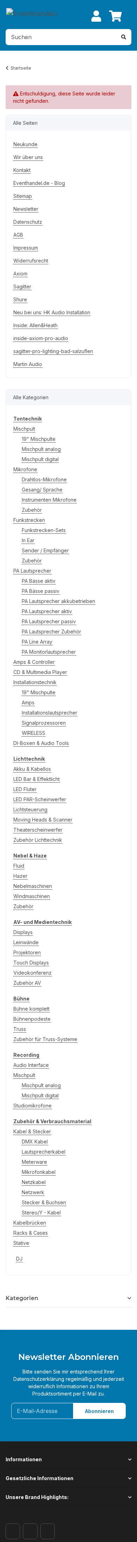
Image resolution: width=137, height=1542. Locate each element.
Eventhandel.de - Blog (39, 183)
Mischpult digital (40, 459)
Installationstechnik (35, 682)
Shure (20, 299)
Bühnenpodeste (32, 1019)
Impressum (25, 248)
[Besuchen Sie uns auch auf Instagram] (30, 1531)
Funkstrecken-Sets (44, 530)
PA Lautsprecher (32, 571)
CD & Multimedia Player (40, 672)
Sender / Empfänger (45, 550)
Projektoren (27, 952)
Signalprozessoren (44, 723)
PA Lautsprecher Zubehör (51, 631)
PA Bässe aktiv (39, 581)
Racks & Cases (30, 1233)
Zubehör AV (27, 983)
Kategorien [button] (22, 1298)
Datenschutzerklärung (38, 1379)
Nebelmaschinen (32, 886)
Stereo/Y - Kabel (41, 1212)
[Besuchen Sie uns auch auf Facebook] (13, 1531)
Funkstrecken (29, 520)
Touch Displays (31, 963)
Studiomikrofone (32, 1106)
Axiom (20, 274)
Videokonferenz (32, 973)
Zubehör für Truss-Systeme (45, 1039)
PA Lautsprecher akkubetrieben (58, 601)
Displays (23, 932)
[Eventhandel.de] (31, 13)
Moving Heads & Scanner (42, 820)
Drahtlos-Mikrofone (44, 479)
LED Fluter (25, 789)
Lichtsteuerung (30, 809)
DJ (19, 1259)
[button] (96, 16)
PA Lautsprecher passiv (49, 621)
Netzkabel (34, 1182)
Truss (19, 1029)
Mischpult (24, 429)
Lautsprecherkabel (43, 1152)
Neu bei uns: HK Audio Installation (51, 312)
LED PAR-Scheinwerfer (39, 799)
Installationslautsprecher (49, 713)
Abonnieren (99, 1411)
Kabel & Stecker (32, 1131)
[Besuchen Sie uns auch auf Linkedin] (47, 1531)
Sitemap (22, 196)
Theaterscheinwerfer (38, 830)
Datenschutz (27, 222)
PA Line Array (37, 642)
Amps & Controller (34, 662)
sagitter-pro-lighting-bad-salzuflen (53, 351)
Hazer (20, 876)
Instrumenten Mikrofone (49, 500)
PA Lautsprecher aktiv (47, 611)
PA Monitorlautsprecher (49, 652)
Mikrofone (25, 469)
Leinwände (26, 942)
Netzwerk (33, 1192)
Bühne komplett (31, 1009)
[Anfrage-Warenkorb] (115, 16)
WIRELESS (33, 733)
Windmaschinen (31, 896)
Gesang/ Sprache (42, 490)
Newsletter (25, 209)
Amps (28, 702)
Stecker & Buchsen (44, 1202)
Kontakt (22, 170)
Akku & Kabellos (32, 769)
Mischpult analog (41, 449)
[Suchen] (123, 37)
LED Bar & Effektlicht (36, 779)
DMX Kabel (35, 1142)
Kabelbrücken (29, 1223)
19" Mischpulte (39, 439)
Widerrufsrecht (30, 261)
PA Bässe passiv (40, 591)
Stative (21, 1243)
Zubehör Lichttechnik (37, 840)
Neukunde (25, 144)
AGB (18, 235)
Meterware (34, 1162)
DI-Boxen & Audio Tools (41, 743)
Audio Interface (31, 1065)
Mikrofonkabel (39, 1172)
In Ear (28, 540)
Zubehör (32, 510)
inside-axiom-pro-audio (40, 338)
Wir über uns (28, 157)
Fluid (18, 866)
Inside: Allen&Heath (35, 325)
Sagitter (22, 286)
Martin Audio (27, 364)
